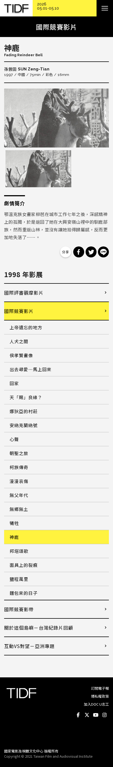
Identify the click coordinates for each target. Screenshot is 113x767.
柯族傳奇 (19, 467)
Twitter (87, 715)
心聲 (14, 439)
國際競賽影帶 (19, 609)
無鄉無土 (19, 509)
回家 (14, 383)
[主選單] (105, 8)
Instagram (104, 715)
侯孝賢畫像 (21, 355)
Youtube (95, 715)
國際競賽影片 (19, 311)
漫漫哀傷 (19, 481)
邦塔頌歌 (19, 551)
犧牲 (14, 523)
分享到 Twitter (91, 251)
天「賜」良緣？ (26, 397)
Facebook (78, 715)
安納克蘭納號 (24, 425)
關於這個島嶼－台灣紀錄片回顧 (38, 627)
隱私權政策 (100, 696)
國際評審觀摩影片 (24, 292)
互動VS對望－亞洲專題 (29, 646)
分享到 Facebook (78, 251)
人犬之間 (19, 341)
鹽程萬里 (19, 579)
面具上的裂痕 (24, 565)
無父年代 (19, 495)
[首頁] (16, 8)
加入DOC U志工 (96, 704)
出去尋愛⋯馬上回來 (31, 369)
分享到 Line (103, 251)
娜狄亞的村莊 (24, 411)
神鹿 (14, 537)
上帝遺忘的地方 (26, 327)
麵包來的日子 (24, 593)
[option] (56, 118)
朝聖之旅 (19, 453)
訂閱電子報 (100, 688)
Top (103, 737)
